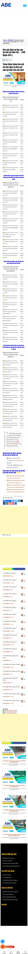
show (9, 60)
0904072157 (7, 689)
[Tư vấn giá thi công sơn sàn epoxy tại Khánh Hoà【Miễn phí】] (14, 752)
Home (5, 40)
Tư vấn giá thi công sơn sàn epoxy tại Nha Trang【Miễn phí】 (14, 786)
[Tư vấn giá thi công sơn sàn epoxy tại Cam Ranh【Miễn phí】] (14, 801)
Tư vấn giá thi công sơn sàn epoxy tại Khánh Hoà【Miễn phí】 (14, 761)
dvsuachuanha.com (18, 460)
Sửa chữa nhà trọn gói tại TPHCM (10, 863)
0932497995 (7, 682)
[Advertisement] (14, 24)
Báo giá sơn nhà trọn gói (8, 858)
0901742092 (7, 582)
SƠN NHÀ (11, 40)
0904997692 (7, 631)
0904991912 (7, 596)
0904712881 (7, 667)
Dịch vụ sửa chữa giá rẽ (8, 894)
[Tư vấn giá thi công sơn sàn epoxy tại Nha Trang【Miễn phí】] (14, 777)
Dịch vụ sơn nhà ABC (7, 860)
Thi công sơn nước (7, 877)
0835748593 (7, 638)
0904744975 (7, 696)
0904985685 (7, 660)
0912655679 (7, 603)
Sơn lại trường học (7, 875)
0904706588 (7, 651)
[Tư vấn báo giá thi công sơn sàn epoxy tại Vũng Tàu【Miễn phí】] (14, 826)
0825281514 (7, 674)
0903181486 (7, 644)
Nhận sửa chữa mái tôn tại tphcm (10, 891)
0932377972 (7, 610)
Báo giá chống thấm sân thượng (10, 899)
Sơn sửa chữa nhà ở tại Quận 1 (10, 882)
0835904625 (7, 624)
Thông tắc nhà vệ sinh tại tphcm (10, 880)
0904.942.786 (9, 947)
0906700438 (7, 589)
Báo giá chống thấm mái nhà (9, 897)
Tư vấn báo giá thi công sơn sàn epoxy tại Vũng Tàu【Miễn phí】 (14, 835)
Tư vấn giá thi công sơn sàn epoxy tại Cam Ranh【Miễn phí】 (14, 810)
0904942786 (7, 576)
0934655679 (7, 703)
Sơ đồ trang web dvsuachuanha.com (11, 866)
